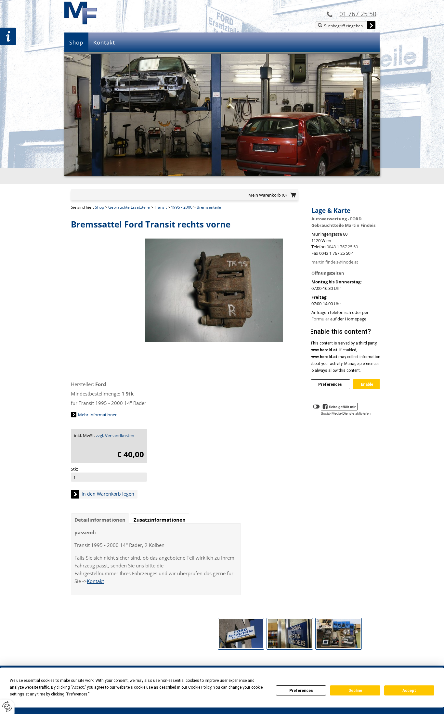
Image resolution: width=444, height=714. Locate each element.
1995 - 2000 (181, 207)
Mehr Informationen (98, 415)
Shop (76, 42)
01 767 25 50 (357, 14)
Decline (355, 690)
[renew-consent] (7, 706)
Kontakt (104, 42)
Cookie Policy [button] (199, 687)
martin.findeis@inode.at (334, 262)
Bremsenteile (209, 207)
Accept (409, 690)
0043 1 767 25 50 (342, 247)
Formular (320, 319)
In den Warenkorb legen (108, 494)
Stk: (74, 469)
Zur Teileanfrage (8, 36)
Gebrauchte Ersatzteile (129, 207)
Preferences (301, 690)
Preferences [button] (77, 694)
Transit (160, 207)
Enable (367, 384)
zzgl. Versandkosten (115, 435)
